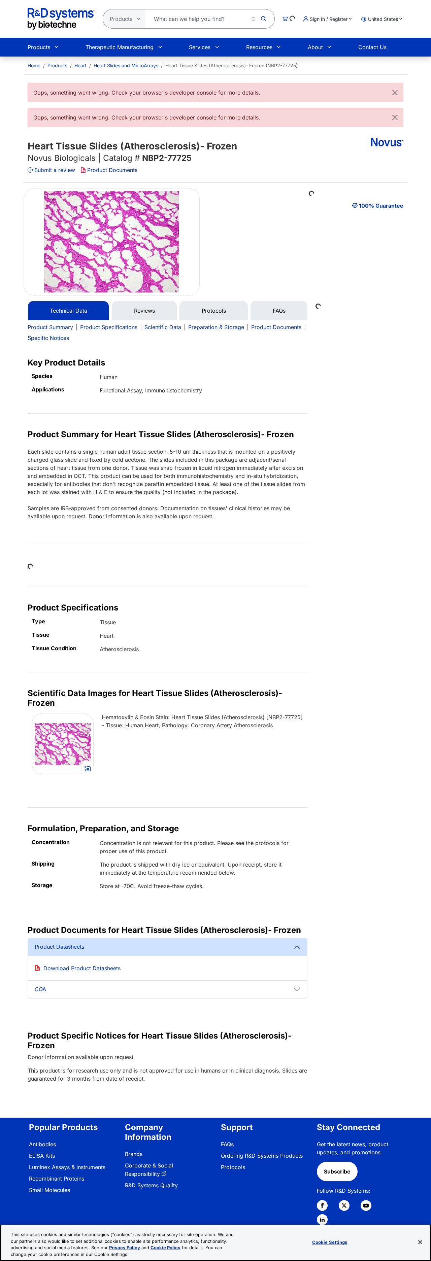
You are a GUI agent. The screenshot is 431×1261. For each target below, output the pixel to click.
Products (39, 47)
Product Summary (50, 327)
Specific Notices (48, 338)
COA (40, 989)
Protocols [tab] (214, 310)
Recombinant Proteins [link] (56, 1178)
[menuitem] (34, 65)
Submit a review (54, 170)
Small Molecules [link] (49, 1190)
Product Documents (112, 170)
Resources (259, 47)
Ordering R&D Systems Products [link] (262, 1155)
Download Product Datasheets (82, 968)
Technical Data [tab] (68, 310)
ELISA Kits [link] (42, 1155)
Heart (80, 65)
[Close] (395, 92)
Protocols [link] (233, 1167)
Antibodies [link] (42, 1144)
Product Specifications (108, 327)
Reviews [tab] (144, 310)
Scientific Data (162, 327)
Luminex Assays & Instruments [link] (67, 1167)
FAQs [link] (227, 1144)
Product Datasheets (59, 946)
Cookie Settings (329, 1242)
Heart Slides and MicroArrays (126, 65)
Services (199, 47)
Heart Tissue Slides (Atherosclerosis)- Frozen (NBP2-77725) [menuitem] (231, 65)
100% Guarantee (381, 205)
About (315, 47)
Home (34, 65)
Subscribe (337, 1171)
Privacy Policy (124, 1247)
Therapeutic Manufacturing (120, 47)
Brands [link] (133, 1154)
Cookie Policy (165, 1247)
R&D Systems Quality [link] (151, 1185)
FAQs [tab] (279, 310)
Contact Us (372, 47)
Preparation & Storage (216, 327)
